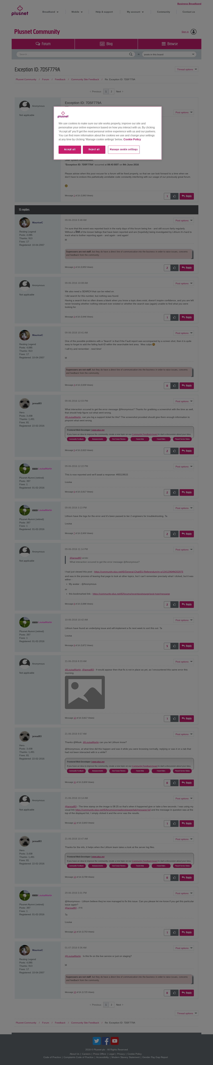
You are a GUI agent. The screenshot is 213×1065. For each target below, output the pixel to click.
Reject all (94, 149)
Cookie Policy (132, 139)
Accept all (70, 149)
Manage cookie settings (124, 149)
